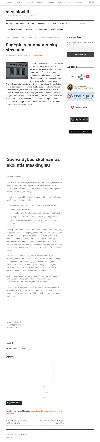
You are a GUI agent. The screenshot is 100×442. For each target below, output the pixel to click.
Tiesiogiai (30, 3)
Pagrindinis (9, 3)
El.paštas (70, 44)
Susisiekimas (41, 29)
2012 (22, 38)
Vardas (44, 387)
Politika (31, 23)
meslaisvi (12, 55)
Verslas (53, 23)
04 (35, 38)
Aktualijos (20, 23)
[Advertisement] (35, 306)
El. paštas (45, 392)
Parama (20, 3)
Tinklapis (45, 397)
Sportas (29, 29)
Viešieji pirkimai (57, 29)
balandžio (29, 38)
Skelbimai (40, 3)
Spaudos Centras (64, 3)
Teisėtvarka (42, 23)
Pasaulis (63, 23)
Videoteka (77, 3)
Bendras (9, 23)
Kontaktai (51, 3)
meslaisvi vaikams (15, 29)
